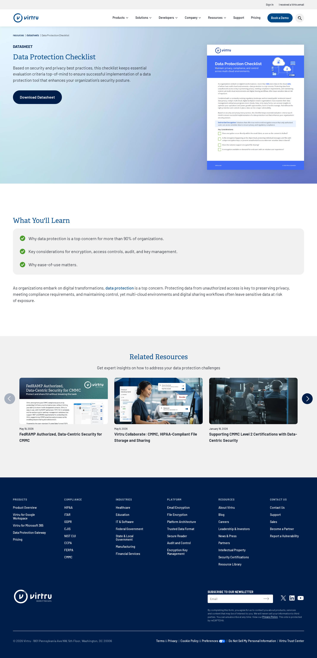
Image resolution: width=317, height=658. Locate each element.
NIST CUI (70, 536)
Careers (223, 522)
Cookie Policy (189, 641)
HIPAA (68, 507)
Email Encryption (178, 507)
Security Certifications (233, 557)
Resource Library (230, 564)
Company (191, 17)
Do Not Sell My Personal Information (252, 641)
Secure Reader (177, 536)
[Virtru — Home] (26, 17)
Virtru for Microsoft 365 (28, 525)
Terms (160, 641)
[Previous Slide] (9, 398)
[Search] (299, 18)
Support (238, 17)
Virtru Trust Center (291, 641)
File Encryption (177, 514)
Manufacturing (125, 546)
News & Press (227, 536)
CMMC (68, 557)
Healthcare (123, 507)
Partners (224, 543)
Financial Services (128, 554)
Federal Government (129, 529)
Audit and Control (179, 543)
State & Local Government (124, 538)
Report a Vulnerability (284, 536)
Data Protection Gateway (29, 532)
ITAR (67, 514)
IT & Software (125, 522)
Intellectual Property (232, 550)
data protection (119, 287)
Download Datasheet (37, 97)
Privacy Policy (270, 616)
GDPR (68, 522)
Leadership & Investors (234, 529)
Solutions (141, 17)
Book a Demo (280, 18)
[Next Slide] (307, 398)
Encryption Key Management (177, 552)
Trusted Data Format (180, 529)
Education (122, 514)
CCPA (68, 543)
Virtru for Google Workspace (24, 516)
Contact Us (277, 507)
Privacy (172, 641)
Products (119, 17)
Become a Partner (282, 529)
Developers (166, 17)
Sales (273, 522)
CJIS (67, 529)
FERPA (68, 550)
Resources (215, 17)
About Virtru (226, 507)
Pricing (256, 17)
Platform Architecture (181, 522)
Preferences (210, 641)
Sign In (270, 4)
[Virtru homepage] (33, 597)
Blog (221, 514)
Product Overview (25, 507)
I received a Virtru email (291, 4)
